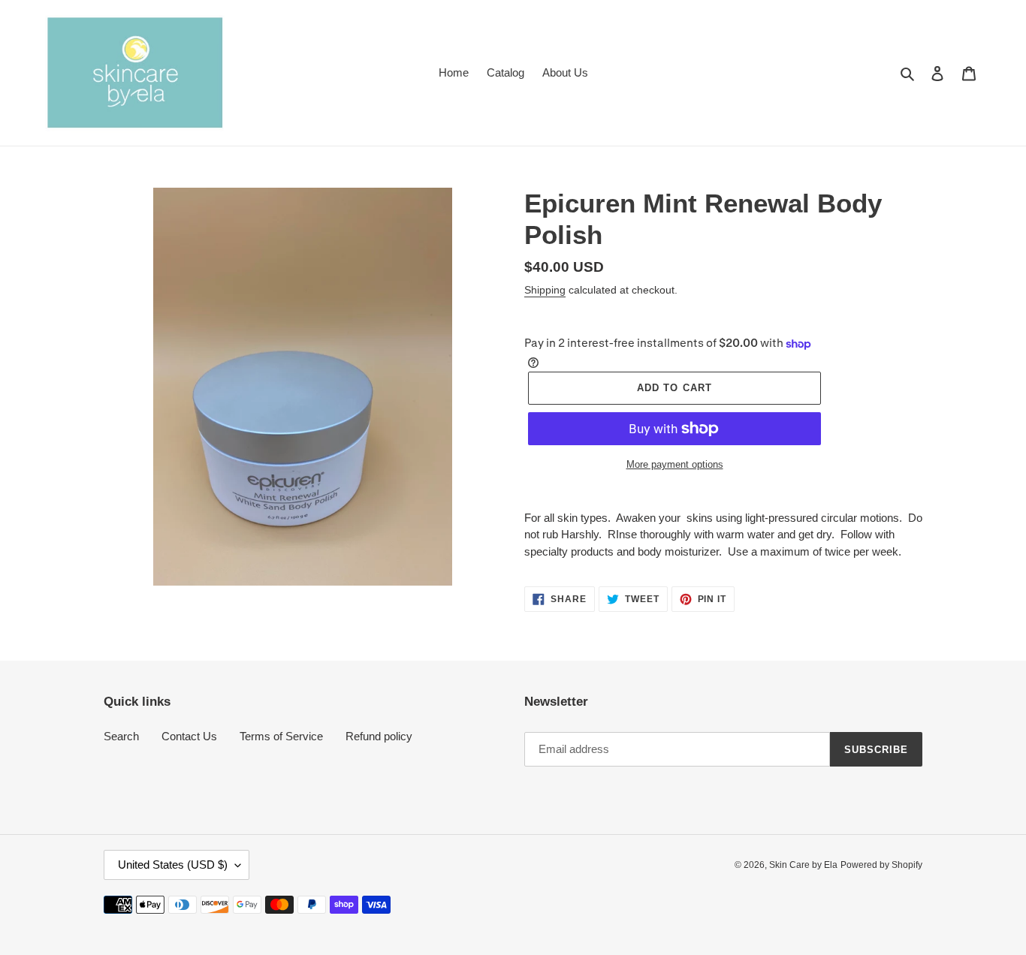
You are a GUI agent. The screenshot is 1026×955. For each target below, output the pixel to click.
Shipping (545, 290)
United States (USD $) (173, 864)
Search (121, 736)
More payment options (674, 464)
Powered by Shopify (881, 865)
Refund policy (379, 736)
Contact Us (189, 736)
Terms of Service (281, 736)
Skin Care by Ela (803, 865)
